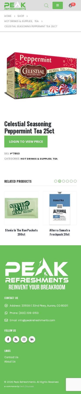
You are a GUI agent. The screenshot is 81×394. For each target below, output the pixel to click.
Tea (55, 158)
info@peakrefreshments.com (36, 320)
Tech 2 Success (27, 386)
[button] (56, 181)
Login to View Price (26, 141)
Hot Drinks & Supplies (36, 158)
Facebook (8, 339)
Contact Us (11, 357)
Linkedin (32, 339)
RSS (16, 339)
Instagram (24, 339)
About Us (10, 361)
